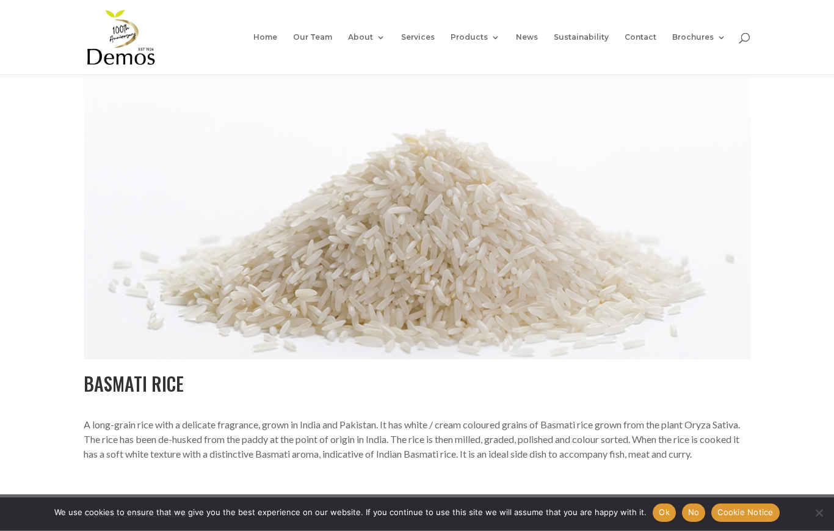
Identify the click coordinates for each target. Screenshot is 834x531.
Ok (664, 512)
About (360, 37)
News (527, 37)
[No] (819, 513)
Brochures (693, 37)
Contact (640, 37)
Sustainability (581, 37)
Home (265, 37)
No (694, 512)
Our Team (312, 37)
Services (418, 37)
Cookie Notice (745, 512)
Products (469, 37)
